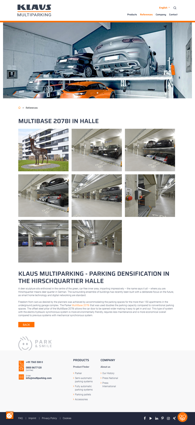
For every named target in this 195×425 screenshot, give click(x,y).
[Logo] (34, 10)
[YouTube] (150, 418)
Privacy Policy (50, 418)
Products (132, 14)
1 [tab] (97, 93)
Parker (78, 373)
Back (26, 324)
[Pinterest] (162, 418)
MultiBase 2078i (80, 305)
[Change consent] (9, 415)
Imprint (32, 418)
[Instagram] (168, 418)
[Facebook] (144, 418)
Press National (110, 378)
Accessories (81, 399)
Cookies (67, 418)
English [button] (163, 8)
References (146, 14)
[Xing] (174, 418)
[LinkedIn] (156, 418)
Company (161, 14)
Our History (108, 373)
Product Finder (81, 366)
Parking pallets (83, 394)
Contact (173, 14)
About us (105, 366)
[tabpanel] (97, 60)
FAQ (20, 418)
